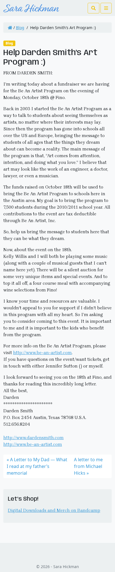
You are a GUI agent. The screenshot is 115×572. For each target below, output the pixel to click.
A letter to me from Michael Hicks (88, 466)
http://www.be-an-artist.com (42, 352)
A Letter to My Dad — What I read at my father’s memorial (37, 466)
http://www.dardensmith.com (33, 437)
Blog (20, 27)
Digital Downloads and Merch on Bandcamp (54, 510)
